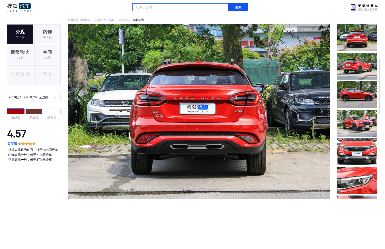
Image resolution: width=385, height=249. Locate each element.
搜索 (238, 7)
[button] (133, 111)
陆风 (112, 19)
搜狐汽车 (19, 7)
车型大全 (99, 19)
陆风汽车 (124, 19)
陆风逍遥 (138, 19)
